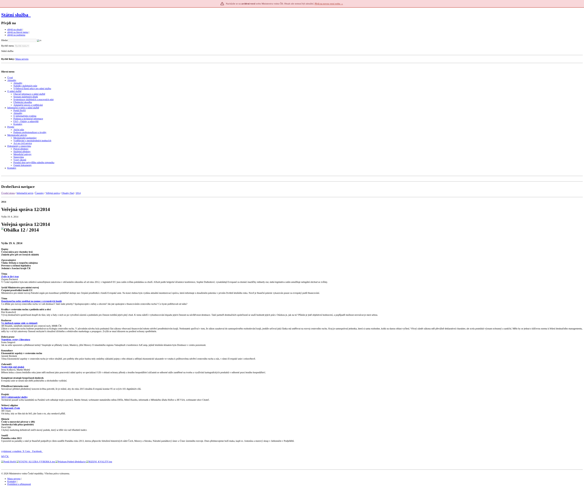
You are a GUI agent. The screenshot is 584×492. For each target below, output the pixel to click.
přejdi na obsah (14, 29)
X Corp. (27, 451)
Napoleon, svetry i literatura (15, 339)
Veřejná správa (53, 193)
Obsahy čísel (68, 193)
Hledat (4, 40)
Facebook (37, 451)
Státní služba (15, 15)
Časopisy (39, 193)
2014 (78, 193)
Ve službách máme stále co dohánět (19, 323)
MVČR (5, 456)
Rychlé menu (7, 45)
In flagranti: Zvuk (10, 408)
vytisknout (6, 451)
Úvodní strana (8, 193)
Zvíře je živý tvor (10, 276)
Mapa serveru (21, 59)
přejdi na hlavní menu (17, 32)
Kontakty (11, 481)
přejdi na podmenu (16, 35)
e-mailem (16, 451)
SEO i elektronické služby (14, 397)
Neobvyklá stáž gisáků (12, 367)
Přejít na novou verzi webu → (329, 3)
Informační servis (25, 193)
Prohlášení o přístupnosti (19, 484)
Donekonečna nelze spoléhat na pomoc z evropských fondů (31, 301)
